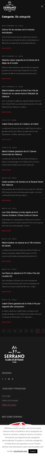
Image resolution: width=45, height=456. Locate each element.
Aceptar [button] (33, 451)
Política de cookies (9, 405)
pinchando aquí (20, 451)
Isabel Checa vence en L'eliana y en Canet (20, 124)
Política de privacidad (10, 400)
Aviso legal (6, 396)
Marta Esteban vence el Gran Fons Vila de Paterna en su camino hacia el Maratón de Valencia (20, 93)
